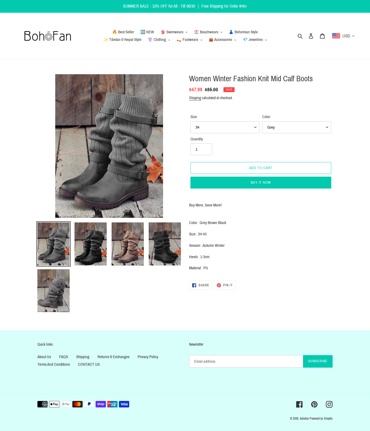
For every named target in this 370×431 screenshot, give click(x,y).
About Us (44, 357)
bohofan (304, 418)
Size (193, 117)
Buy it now (261, 182)
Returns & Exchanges (113, 357)
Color (266, 117)
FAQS (63, 357)
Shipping (195, 98)
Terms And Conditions (53, 364)
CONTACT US (89, 364)
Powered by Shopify (321, 418)
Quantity (196, 139)
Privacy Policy (148, 357)
